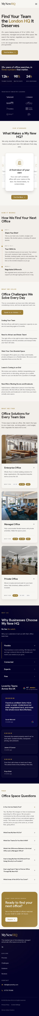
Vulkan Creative (10, 1010)
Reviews (4, 974)
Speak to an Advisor (11, 312)
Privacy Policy (5, 1004)
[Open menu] (36, 4)
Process (4, 958)
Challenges (5, 963)
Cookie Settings (15, 1004)
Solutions (4, 968)
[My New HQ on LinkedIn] (2, 947)
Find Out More (18, 197)
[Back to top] (8, 4)
